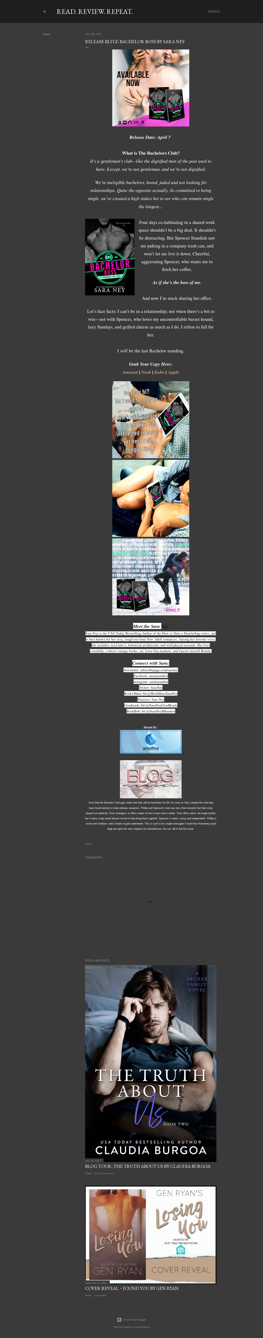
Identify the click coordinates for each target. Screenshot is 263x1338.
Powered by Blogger (134, 1319)
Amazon (130, 372)
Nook (146, 372)
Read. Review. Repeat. (95, 11)
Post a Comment (104, 1173)
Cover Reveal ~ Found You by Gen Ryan (132, 1288)
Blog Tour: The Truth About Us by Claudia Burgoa (147, 1166)
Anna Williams (142, 1326)
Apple (173, 372)
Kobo (159, 372)
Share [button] (46, 34)
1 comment (100, 1295)
